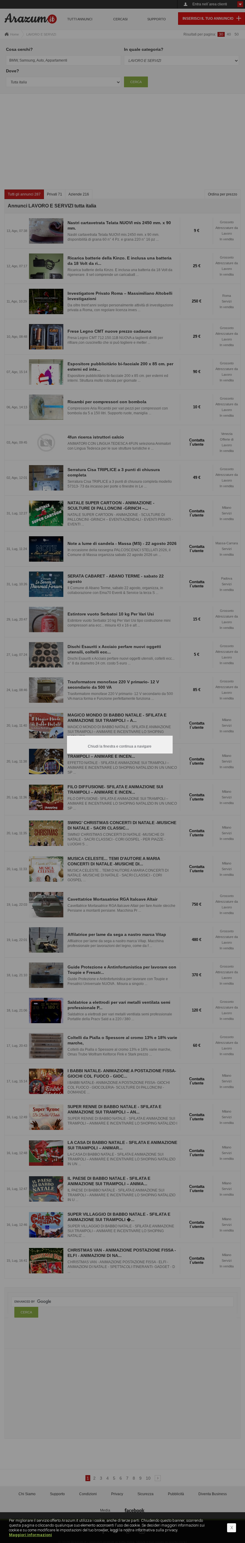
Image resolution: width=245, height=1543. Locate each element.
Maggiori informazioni (30, 1535)
